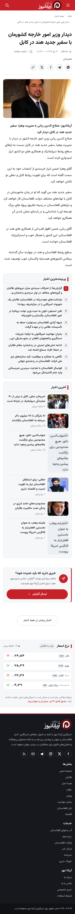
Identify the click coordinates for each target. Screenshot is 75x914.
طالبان (68, 777)
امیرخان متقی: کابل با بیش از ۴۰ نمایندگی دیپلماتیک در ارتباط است (26, 398)
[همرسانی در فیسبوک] (50, 67)
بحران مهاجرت (64, 802)
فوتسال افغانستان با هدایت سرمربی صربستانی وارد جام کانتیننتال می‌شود (35, 370)
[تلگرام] (41, 753)
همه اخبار (59, 16)
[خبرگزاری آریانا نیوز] (50, 5)
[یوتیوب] (33, 753)
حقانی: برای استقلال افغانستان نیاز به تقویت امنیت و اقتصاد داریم (31, 484)
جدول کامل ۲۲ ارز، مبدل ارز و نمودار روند (47, 701)
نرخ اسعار (67, 837)
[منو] (68, 5)
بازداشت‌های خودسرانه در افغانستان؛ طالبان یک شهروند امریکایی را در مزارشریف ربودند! (35, 302)
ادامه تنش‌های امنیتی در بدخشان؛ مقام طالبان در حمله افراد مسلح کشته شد (35, 347)
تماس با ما (66, 883)
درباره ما (68, 877)
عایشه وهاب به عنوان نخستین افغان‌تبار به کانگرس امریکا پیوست (32, 527)
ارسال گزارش (39, 594)
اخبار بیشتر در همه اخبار (37, 620)
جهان (69, 790)
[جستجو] (7, 5)
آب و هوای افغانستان (61, 830)
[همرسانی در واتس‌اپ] (68, 67)
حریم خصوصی (64, 890)
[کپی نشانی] (33, 67)
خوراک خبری (65, 861)
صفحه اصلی (65, 771)
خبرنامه (68, 855)
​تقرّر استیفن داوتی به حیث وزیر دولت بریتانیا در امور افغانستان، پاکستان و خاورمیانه (35, 313)
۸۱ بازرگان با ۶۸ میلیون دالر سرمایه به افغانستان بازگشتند (28, 418)
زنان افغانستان (64, 808)
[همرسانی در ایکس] (41, 67)
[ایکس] (59, 753)
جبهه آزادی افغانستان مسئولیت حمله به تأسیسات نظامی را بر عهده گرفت (39, 324)
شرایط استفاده (64, 896)
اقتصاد (68, 814)
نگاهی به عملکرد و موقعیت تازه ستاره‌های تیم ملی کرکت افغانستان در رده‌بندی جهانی (36, 359)
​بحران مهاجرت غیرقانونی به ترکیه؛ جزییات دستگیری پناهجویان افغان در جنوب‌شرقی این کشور (36, 336)
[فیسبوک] (68, 753)
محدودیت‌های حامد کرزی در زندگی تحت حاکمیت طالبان (29, 506)
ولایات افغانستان (63, 843)
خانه (70, 16)
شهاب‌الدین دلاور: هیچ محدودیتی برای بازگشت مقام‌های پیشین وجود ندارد (29, 440)
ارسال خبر (67, 849)
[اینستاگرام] (50, 753)
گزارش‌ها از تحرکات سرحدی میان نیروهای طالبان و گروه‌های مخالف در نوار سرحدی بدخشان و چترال (34, 290)
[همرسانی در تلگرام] (59, 67)
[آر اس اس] (24, 753)
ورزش (69, 796)
